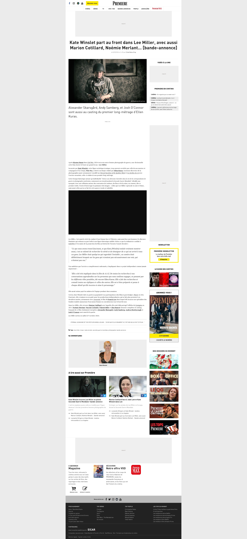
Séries (95, 9)
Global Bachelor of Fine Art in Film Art (94, 533)
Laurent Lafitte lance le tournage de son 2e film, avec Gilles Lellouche (163, 108)
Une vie (71, 511)
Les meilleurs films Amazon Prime (163, 521)
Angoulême (145, 9)
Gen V (98, 513)
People (135, 9)
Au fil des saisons (74, 517)
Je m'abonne (164, 336)
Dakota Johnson (129, 513)
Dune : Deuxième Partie (75, 509)
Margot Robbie (129, 517)
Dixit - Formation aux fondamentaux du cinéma (125, 533)
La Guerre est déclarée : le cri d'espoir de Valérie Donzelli (162, 99)
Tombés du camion (74, 513)
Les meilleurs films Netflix (161, 519)
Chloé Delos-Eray (131, 52)
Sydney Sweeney (129, 515)
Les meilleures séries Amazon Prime (164, 515)
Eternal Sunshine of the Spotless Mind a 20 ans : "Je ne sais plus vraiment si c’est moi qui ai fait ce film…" (107, 322)
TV (103, 9)
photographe (112, 330)
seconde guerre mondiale (100, 330)
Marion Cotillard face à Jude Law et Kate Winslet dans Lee (125, 401)
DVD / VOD (112, 9)
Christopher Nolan (130, 509)
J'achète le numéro (164, 340)
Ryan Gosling (129, 511)
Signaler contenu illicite (84, 537)
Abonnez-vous (92, 3)
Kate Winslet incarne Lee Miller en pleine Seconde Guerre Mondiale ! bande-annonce (85, 401)
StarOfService (108, 533)
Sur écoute (100, 519)
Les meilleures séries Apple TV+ (162, 517)
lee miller (77, 330)
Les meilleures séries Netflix (161, 513)
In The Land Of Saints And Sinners (79, 515)
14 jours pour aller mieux (76, 521)
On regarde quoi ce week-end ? (163, 94)
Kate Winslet (103, 365)
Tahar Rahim (129, 519)
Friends (99, 509)
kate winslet (88, 330)
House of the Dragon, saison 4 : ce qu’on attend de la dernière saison (163, 104)
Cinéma (87, 9)
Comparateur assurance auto (76, 533)
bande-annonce (121, 330)
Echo (98, 515)
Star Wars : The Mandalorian (105, 517)
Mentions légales (73, 537)
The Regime (100, 511)
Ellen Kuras (118, 171)
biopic (82, 330)
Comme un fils (73, 519)
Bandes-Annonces (124, 9)
